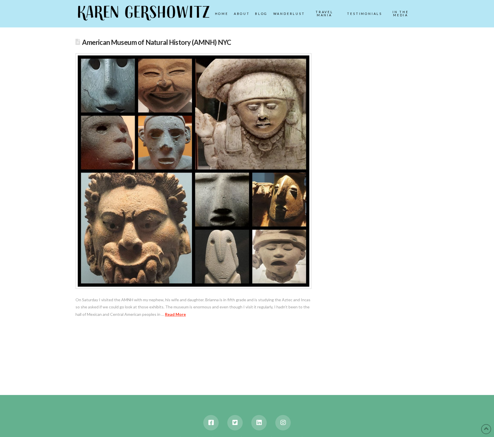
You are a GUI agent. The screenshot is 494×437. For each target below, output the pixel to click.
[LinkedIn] (259, 422)
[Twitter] (235, 422)
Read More (175, 314)
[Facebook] (211, 422)
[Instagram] (283, 422)
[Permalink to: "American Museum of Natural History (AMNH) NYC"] (193, 171)
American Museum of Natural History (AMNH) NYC (156, 42)
